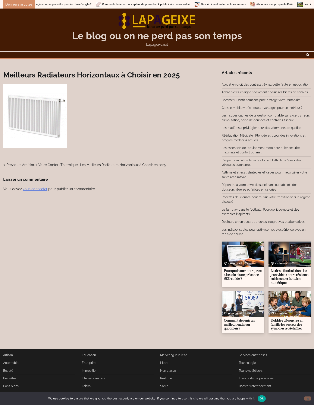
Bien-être (9, 378)
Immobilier (89, 370)
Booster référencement (255, 386)
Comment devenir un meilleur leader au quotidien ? (239, 325)
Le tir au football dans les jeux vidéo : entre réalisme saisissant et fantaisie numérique (289, 277)
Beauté (8, 370)
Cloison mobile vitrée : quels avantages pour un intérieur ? (262, 107)
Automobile (11, 362)
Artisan (8, 355)
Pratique (166, 378)
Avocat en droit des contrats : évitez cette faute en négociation (265, 84)
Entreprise (89, 362)
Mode (164, 362)
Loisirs (86, 386)
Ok (262, 398)
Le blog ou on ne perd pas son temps (157, 35)
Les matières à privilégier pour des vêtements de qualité (261, 128)
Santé (164, 386)
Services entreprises (253, 355)
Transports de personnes (256, 378)
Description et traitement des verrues (209, 4)
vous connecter (35, 189)
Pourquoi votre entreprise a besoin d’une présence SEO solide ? (243, 275)
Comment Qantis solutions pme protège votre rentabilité (261, 100)
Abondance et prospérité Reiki (260, 4)
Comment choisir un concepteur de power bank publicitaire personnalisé (132, 4)
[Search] (307, 55)
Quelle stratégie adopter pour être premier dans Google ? (42, 4)
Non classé (168, 370)
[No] (307, 398)
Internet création (93, 378)
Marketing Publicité (173, 355)
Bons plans (11, 386)
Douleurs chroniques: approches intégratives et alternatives (263, 221)
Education (89, 355)
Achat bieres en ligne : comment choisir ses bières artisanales (265, 92)
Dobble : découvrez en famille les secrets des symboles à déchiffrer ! (287, 325)
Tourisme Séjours (251, 370)
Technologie (247, 362)
